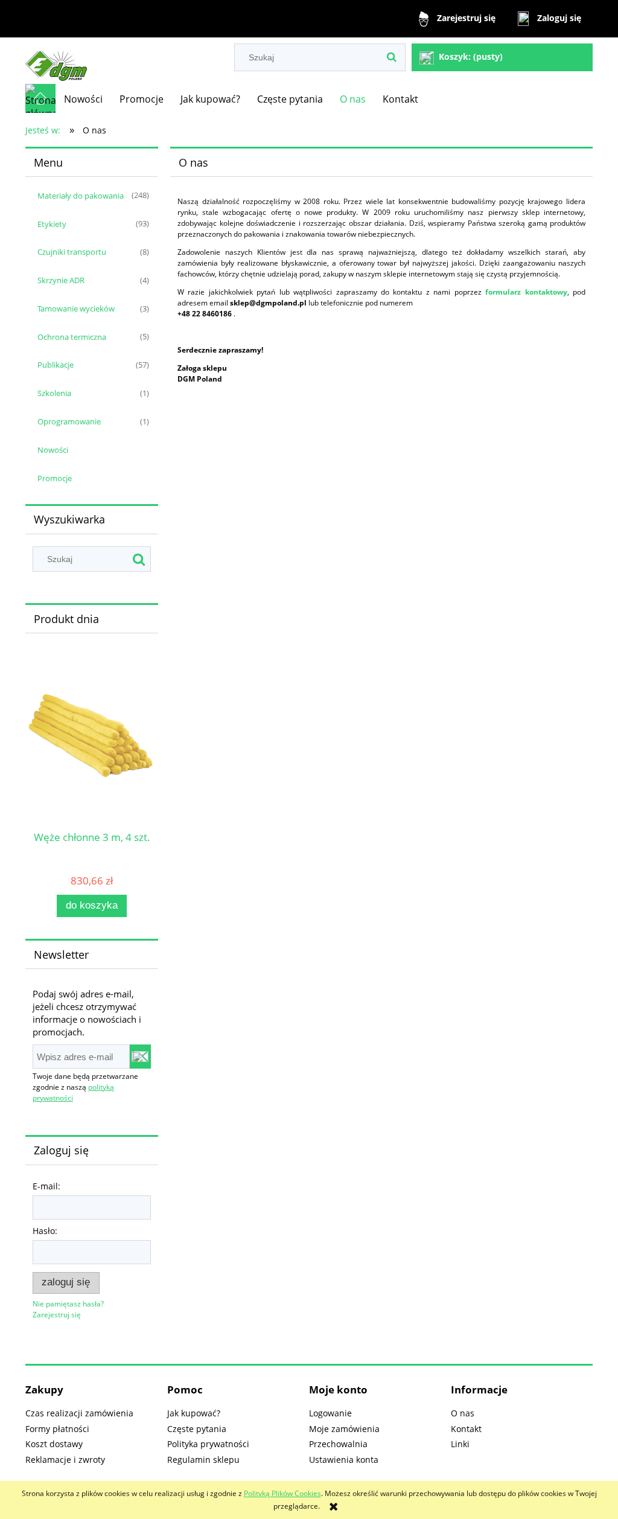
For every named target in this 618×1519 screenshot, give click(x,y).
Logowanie (330, 1413)
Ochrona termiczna (71, 336)
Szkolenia (54, 393)
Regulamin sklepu (203, 1459)
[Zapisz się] (140, 1056)
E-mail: (46, 1186)
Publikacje (55, 364)
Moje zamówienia (344, 1428)
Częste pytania (196, 1428)
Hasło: (45, 1230)
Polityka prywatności (208, 1444)
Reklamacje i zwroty (65, 1459)
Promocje (54, 478)
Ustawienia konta (343, 1459)
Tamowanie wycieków (76, 308)
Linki (460, 1444)
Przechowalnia (338, 1444)
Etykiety (51, 224)
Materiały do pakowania (80, 195)
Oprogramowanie (69, 421)
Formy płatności (57, 1428)
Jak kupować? (193, 1413)
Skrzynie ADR (60, 280)
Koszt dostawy (54, 1444)
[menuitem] (83, 99)
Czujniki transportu (71, 251)
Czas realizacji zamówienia (79, 1413)
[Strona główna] (56, 61)
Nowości (52, 449)
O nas (462, 1413)
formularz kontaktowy (526, 292)
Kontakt (466, 1428)
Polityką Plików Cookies (282, 1493)
